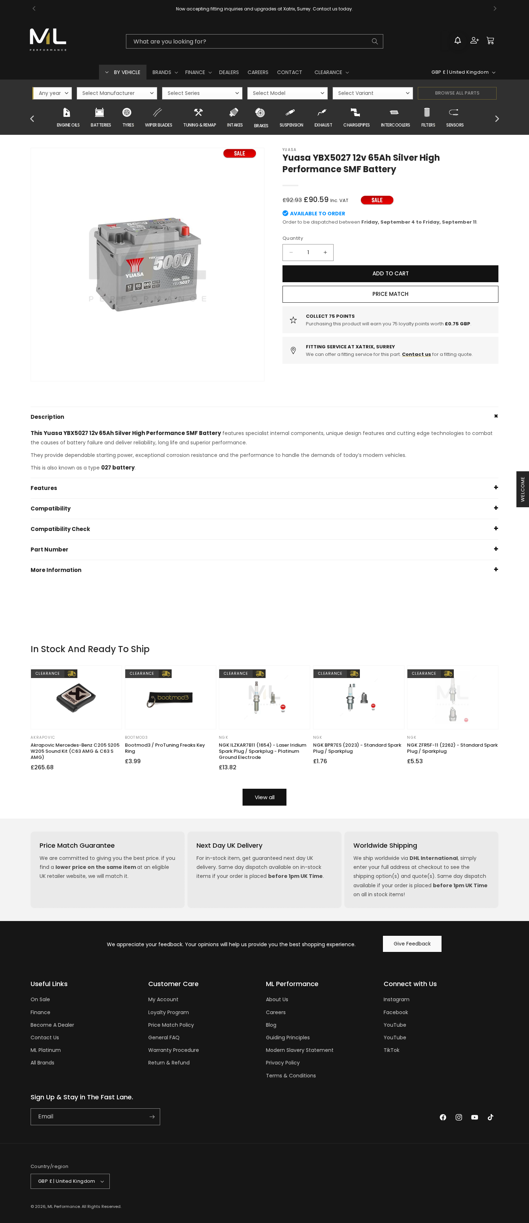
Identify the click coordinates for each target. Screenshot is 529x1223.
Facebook (396, 1012)
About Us (277, 999)
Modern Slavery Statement (300, 1050)
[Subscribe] (152, 1116)
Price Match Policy (171, 1025)
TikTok (391, 1050)
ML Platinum (46, 1050)
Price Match (390, 294)
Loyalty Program (168, 1012)
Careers (276, 1012)
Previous (32, 119)
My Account (163, 999)
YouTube (395, 1025)
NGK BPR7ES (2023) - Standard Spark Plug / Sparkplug (357, 748)
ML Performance (64, 1206)
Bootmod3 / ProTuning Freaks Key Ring (165, 748)
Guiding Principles (288, 1037)
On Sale (40, 999)
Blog (271, 1025)
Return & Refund (169, 1062)
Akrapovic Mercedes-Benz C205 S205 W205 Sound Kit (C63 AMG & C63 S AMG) (75, 751)
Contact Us (45, 1037)
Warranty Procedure (173, 1050)
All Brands (42, 1062)
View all (265, 797)
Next (496, 119)
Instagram (397, 999)
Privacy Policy (283, 1062)
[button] (164, 72)
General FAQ (164, 1037)
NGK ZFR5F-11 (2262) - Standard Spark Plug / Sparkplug (452, 748)
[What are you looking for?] (375, 41)
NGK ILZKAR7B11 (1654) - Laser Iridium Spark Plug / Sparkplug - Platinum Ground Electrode (262, 751)
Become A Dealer (52, 1025)
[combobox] (254, 41)
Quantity (292, 238)
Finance (40, 1012)
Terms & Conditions (291, 1075)
